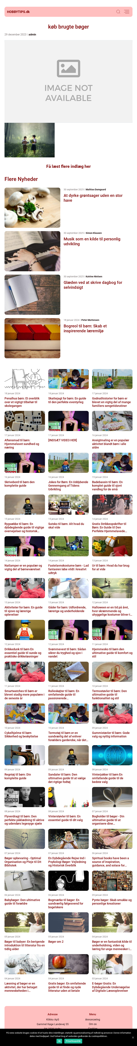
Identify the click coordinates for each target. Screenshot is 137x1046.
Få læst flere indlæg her (68, 166)
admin (32, 34)
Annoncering (92, 1019)
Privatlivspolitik (73, 1041)
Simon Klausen (94, 233)
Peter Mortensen (90, 320)
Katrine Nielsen (94, 276)
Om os (93, 1024)
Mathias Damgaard (96, 189)
